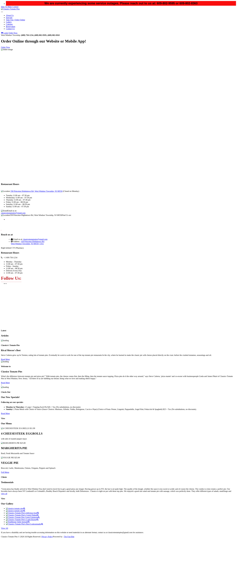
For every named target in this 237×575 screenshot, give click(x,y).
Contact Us (10, 29)
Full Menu (5, 472)
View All (4, 528)
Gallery (9, 22)
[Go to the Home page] (10, 9)
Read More (5, 359)
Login (5, 33)
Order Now (13, 33)
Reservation (10, 26)
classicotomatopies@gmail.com (13, 213)
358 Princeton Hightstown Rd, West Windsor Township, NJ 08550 (36, 191)
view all (4, 494)
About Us (10, 15)
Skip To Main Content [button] (9, 7)
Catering (9, 24)
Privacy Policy (47, 537)
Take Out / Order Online (15, 20)
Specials (9, 18)
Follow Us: (11, 278)
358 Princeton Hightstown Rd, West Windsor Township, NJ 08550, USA (28, 242)
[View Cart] (2, 33)
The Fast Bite (69, 537)
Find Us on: (66, 215)
